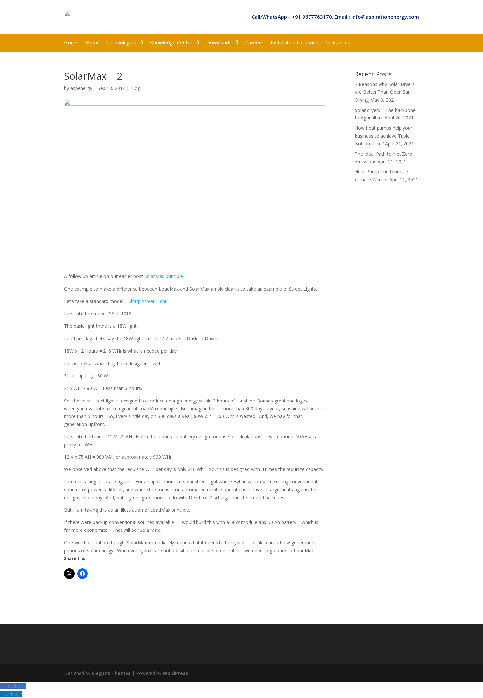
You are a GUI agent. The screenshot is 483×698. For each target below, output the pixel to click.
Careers (254, 43)
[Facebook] (2, 686)
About (92, 43)
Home (71, 43)
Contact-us (338, 43)
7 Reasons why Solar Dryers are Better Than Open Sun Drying (385, 92)
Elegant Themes (111, 673)
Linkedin (13, 694)
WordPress (175, 673)
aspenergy (81, 88)
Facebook (15, 686)
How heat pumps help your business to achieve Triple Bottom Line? (383, 136)
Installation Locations (294, 43)
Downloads (219, 43)
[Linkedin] (2, 694)
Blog (135, 88)
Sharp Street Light (147, 301)
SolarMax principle (163, 276)
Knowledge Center (171, 43)
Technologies (121, 43)
